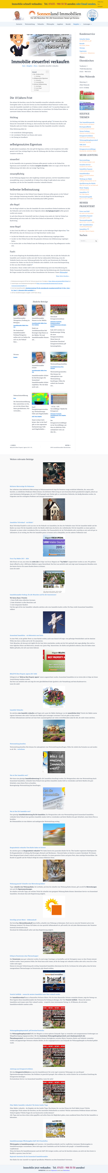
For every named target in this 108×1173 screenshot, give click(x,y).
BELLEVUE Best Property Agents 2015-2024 (23, 674)
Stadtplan (36, 324)
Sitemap (82, 48)
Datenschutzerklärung (20, 395)
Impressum (54, 1170)
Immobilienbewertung (55, 325)
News (27, 325)
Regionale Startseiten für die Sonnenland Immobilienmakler (29, 1156)
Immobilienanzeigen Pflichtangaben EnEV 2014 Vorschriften (29, 1141)
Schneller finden (85, 39)
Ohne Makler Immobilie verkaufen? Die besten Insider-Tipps (29, 1105)
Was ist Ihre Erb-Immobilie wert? (20, 811)
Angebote (60, 24)
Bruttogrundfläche (87, 127)
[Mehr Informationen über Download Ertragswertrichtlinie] (58, 309)
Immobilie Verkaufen (16, 710)
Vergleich (52, 417)
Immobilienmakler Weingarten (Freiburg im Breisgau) (21, 320)
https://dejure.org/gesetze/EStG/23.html (58, 281)
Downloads (58, 321)
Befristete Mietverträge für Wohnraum (22, 486)
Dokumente (53, 321)
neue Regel (39, 88)
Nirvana (16, 354)
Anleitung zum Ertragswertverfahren (21, 1069)
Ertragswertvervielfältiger (88, 150)
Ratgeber (76, 24)
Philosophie (50, 24)
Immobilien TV (84, 193)
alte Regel (38, 86)
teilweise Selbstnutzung (40, 84)
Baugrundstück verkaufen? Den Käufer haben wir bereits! (28, 847)
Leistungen (86, 24)
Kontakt (68, 24)
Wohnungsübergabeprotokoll (89, 141)
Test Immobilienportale (87, 123)
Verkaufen (40, 24)
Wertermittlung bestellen (58, 364)
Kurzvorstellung (87, 161)
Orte (14, 327)
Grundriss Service (86, 165)
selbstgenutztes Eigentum (40, 78)
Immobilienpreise (54, 415)
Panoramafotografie (86, 197)
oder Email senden (86, 3)
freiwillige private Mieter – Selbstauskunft (23, 920)
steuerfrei (38, 80)
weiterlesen (21, 749)
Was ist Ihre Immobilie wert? (19, 775)
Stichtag (38, 76)
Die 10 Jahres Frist (38, 74)
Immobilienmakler (17, 325)
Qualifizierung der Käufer (89, 184)
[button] (80, 24)
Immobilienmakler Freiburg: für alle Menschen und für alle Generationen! (33, 595)
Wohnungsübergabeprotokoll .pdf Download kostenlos (27, 1030)
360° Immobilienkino (86, 225)
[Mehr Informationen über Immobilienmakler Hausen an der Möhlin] (38, 310)
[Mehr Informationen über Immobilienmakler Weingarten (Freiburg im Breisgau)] (20, 310)
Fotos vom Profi (86, 212)
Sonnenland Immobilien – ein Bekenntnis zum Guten (26, 635)
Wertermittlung (30, 24)
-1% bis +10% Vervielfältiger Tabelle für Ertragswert (58, 409)
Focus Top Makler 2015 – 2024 (19, 558)
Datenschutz (66, 1170)
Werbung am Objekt (88, 179)
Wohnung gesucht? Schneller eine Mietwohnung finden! (27, 884)
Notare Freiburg (87, 132)
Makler (23, 325)
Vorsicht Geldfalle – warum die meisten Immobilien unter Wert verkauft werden (35, 994)
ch (33, 290)
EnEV (33, 416)
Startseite (19, 24)
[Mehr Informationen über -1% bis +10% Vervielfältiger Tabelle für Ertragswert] (58, 398)
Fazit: (37, 90)
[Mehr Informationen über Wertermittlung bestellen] (58, 356)
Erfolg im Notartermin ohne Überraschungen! (24, 956)
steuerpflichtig (39, 82)
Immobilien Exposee (87, 169)
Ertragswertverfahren (55, 323)
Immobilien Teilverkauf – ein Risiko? (21, 522)
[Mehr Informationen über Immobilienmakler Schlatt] (38, 357)
